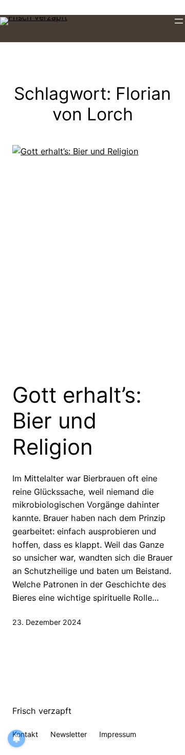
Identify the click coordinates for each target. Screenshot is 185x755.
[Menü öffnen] (179, 21)
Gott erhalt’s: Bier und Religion (77, 421)
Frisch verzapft (41, 711)
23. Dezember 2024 (46, 622)
